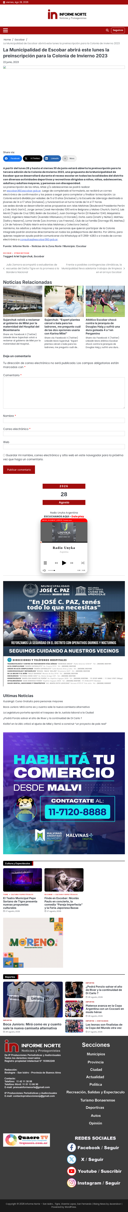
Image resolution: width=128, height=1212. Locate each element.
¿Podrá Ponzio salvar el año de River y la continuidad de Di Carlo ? (42, 718)
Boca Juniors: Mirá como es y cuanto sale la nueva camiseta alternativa (46, 707)
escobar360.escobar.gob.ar (24, 191)
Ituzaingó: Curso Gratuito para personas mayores (33, 701)
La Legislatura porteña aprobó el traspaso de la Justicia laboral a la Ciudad (48, 712)
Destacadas (102, 1021)
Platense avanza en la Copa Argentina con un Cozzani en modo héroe (105, 1009)
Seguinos (118, 30)
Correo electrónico (16, 429)
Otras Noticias (21, 253)
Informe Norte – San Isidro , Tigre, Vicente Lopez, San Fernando (58, 1203)
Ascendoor (115, 1203)
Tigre (5, 894)
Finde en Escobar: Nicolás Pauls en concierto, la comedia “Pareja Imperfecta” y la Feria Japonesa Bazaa (63, 902)
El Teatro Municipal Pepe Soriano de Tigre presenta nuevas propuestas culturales (20, 902)
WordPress (70, 1207)
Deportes (7, 1020)
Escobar (7, 253)
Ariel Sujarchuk (23, 256)
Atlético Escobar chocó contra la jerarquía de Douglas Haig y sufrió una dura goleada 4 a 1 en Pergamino (103, 326)
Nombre (9, 416)
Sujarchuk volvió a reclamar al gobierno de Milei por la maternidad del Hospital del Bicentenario (21, 325)
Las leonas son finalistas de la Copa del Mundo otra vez (104, 1026)
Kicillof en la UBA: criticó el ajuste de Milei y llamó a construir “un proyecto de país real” (55, 723)
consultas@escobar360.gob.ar (39, 239)
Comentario (12, 375)
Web (6, 442)
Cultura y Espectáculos (22, 894)
